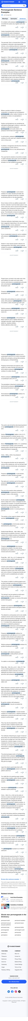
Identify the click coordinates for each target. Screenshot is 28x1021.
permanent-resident (20, 920)
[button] (19, 1)
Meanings (5, 18)
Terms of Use (18, 967)
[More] (26, 27)
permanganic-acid (19, 930)
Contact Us (17, 956)
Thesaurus (4, 956)
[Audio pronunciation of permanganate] (2, 15)
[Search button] (24, 5)
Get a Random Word (14, 981)
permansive (18, 932)
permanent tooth (5, 920)
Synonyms (14, 18)
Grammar (3, 961)
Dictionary (3, 953)
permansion (4, 932)
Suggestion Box (18, 969)
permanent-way (5, 927)
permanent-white (19, 927)
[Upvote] (17, 27)
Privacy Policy (18, 959)
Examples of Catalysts (16, 905)
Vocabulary (4, 964)
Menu (24, 1)
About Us (17, 953)
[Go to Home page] (7, 2)
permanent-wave (19, 923)
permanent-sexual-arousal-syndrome (6, 924)
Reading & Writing (5, 969)
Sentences (23, 18)
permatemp (18, 935)
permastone (4, 935)
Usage (3, 967)
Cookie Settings (18, 964)
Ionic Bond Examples (16, 897)
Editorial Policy (18, 961)
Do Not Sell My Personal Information (14, 997)
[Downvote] (23, 27)
